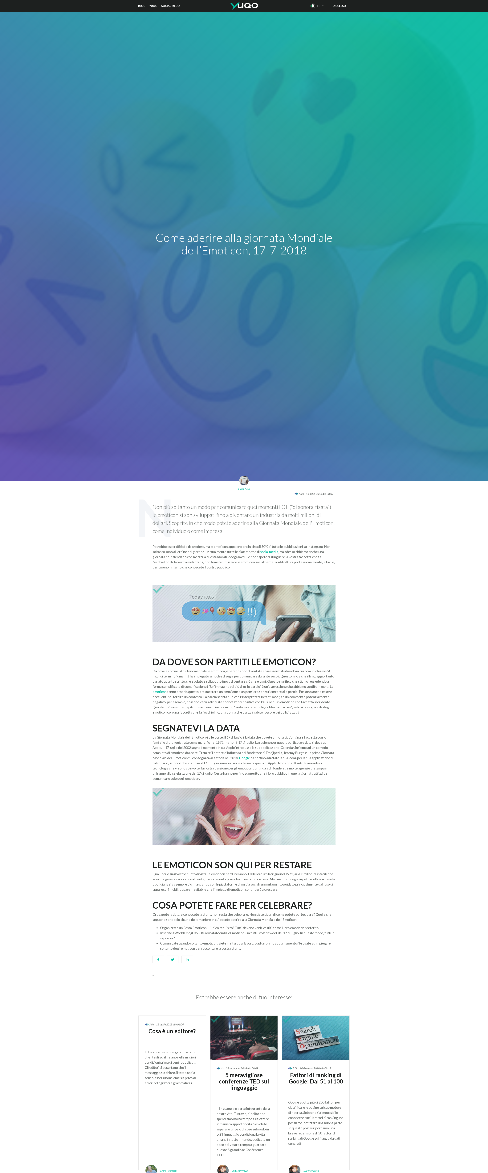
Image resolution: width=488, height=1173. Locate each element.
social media (269, 552)
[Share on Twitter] (172, 961)
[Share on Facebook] (158, 961)
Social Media (170, 5)
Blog (141, 5)
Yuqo (153, 5)
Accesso (339, 5)
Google (244, 758)
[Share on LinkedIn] (187, 961)
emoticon (159, 691)
